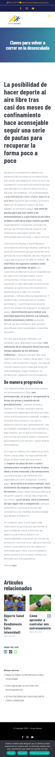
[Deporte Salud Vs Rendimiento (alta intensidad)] (14, 603)
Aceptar (11, 753)
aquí (14, 565)
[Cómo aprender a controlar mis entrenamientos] (40, 603)
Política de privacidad (39, 753)
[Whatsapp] (15, 651)
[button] (6, 616)
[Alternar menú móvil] (49, 15)
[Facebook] (5, 651)
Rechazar (22, 753)
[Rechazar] (51, 748)
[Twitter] (10, 651)
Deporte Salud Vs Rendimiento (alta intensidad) (14, 623)
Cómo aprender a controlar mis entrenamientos (41, 621)
